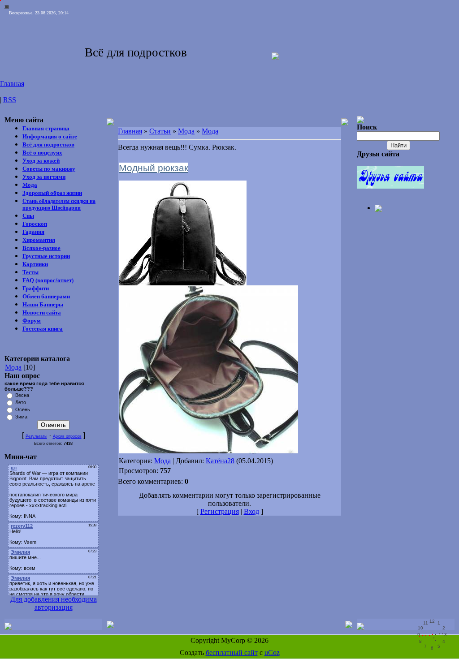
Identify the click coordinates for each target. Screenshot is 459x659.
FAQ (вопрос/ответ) (48, 280)
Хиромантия (38, 240)
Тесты (30, 272)
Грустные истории (46, 256)
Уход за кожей (41, 160)
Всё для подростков (48, 144)
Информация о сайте (49, 136)
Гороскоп (34, 223)
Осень (22, 409)
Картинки (35, 264)
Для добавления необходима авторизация (53, 603)
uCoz (272, 652)
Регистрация (219, 511)
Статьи (160, 131)
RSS (9, 99)
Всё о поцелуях (42, 152)
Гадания (33, 231)
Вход (251, 511)
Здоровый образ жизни (52, 193)
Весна (22, 395)
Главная (12, 83)
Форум (31, 320)
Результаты (36, 436)
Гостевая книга (42, 328)
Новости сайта (41, 312)
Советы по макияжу (48, 168)
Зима (21, 416)
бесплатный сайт (232, 652)
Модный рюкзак (153, 168)
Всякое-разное (41, 248)
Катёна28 (220, 461)
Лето (20, 402)
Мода (29, 184)
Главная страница (45, 128)
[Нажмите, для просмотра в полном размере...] (208, 451)
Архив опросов (67, 436)
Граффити (35, 288)
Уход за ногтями (43, 176)
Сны (28, 215)
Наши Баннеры (42, 304)
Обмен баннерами (46, 296)
